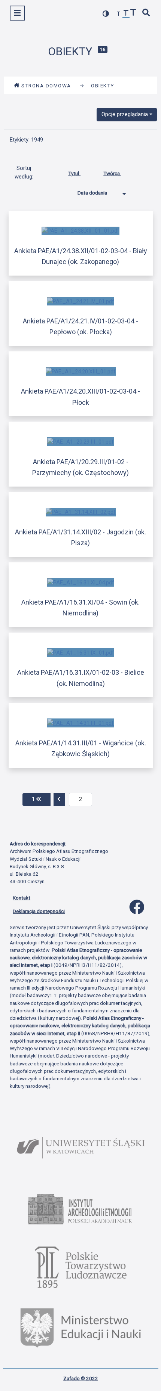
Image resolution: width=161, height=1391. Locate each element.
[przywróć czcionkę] (126, 14)
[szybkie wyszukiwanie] (146, 13)
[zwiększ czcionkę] (133, 13)
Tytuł (74, 173)
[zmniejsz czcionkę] (118, 14)
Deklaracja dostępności (39, 911)
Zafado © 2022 (80, 1378)
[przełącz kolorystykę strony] (106, 13)
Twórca (112, 173)
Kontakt (21, 898)
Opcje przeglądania (124, 114)
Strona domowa (46, 86)
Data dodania (93, 193)
